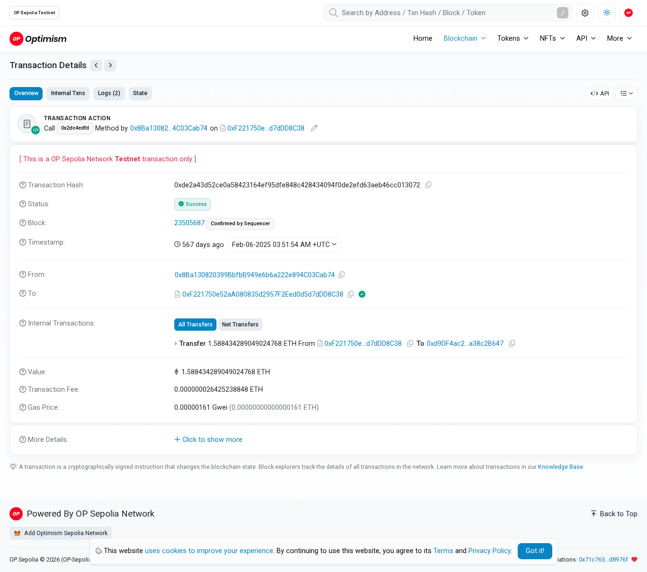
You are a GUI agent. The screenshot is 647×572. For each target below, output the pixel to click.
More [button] (615, 39)
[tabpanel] (323, 280)
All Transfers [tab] (195, 324)
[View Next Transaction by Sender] (110, 65)
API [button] (581, 39)
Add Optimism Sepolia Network (65, 533)
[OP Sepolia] (37, 38)
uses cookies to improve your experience (209, 551)
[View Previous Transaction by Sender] (96, 65)
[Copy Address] (341, 275)
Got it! (535, 551)
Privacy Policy (489, 551)
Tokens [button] (508, 39)
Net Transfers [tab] (240, 324)
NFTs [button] (548, 39)
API (604, 93)
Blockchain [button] (460, 39)
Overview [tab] (26, 93)
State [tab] (140, 93)
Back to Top (618, 514)
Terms (443, 551)
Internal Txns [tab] (68, 93)
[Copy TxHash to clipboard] (428, 185)
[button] (323, 440)
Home (422, 39)
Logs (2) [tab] (109, 93)
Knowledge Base (560, 466)
